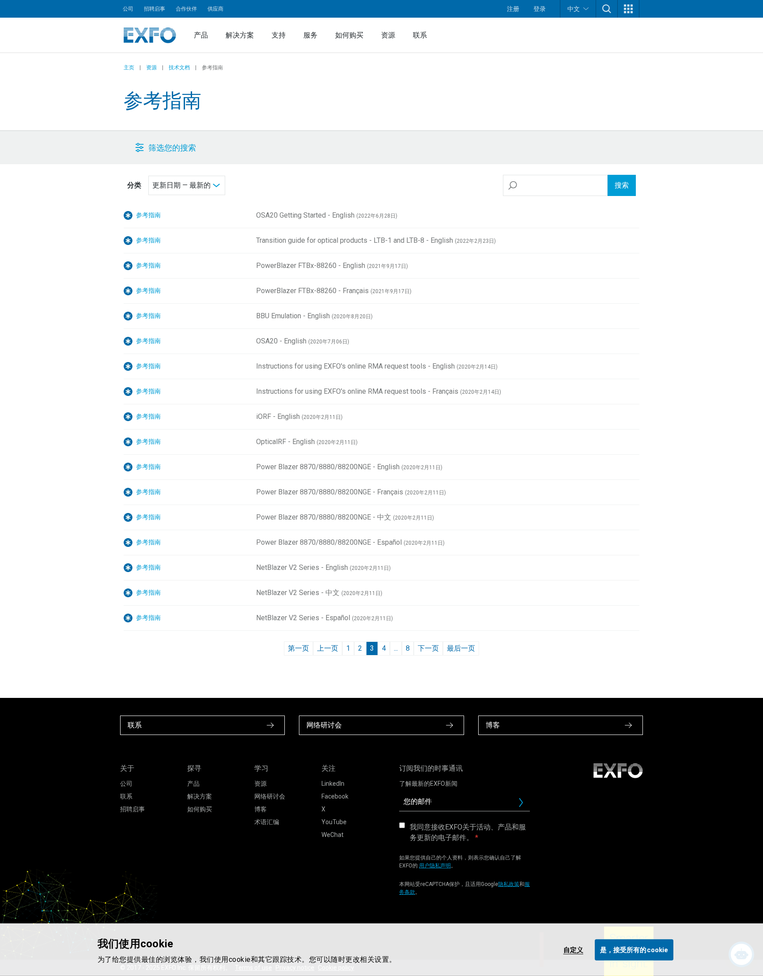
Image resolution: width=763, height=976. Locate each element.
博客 (260, 809)
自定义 (573, 949)
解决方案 (240, 35)
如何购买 (349, 35)
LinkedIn (332, 783)
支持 (279, 35)
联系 (420, 35)
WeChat (332, 834)
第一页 (298, 648)
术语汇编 (266, 821)
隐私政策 (508, 884)
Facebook (334, 796)
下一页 (428, 648)
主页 (129, 67)
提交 (524, 804)
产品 (201, 35)
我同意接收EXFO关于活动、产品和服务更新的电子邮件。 (468, 832)
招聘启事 (154, 9)
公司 (128, 9)
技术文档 (179, 67)
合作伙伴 (186, 9)
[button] (606, 9)
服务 (310, 35)
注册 (513, 8)
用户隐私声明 (435, 866)
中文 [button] (573, 8)
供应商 (215, 9)
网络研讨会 (269, 796)
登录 (539, 8)
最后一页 (461, 648)
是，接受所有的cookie (634, 949)
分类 (134, 185)
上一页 (327, 648)
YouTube (334, 821)
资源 (388, 35)
